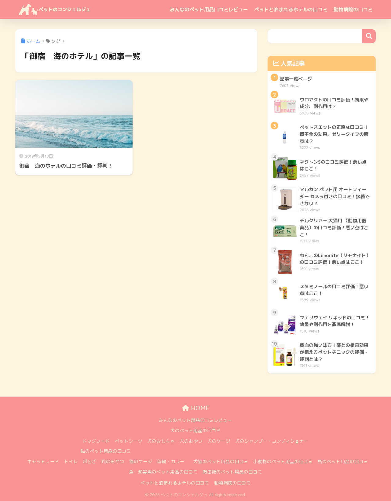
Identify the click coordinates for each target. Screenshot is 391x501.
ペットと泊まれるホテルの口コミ (290, 9)
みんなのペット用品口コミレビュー (209, 9)
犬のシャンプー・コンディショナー (272, 441)
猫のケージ (140, 461)
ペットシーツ (128, 441)
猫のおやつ (112, 461)
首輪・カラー (171, 461)
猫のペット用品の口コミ (106, 451)
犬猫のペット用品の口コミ (220, 461)
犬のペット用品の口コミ (195, 430)
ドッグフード (96, 441)
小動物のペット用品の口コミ (283, 461)
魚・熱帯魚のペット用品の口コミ (163, 472)
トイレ (71, 461)
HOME (199, 408)
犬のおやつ (191, 441)
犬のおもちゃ (161, 441)
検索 (369, 36)
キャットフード (43, 461)
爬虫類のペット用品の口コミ (232, 472)
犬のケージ (218, 441)
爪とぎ (90, 461)
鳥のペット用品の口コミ (343, 461)
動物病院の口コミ (353, 9)
